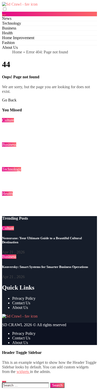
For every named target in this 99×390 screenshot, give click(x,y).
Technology (11, 23)
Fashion (8, 42)
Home (17, 52)
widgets (23, 371)
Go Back (9, 100)
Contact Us (21, 303)
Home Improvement (18, 38)
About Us (10, 47)
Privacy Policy (24, 298)
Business (9, 28)
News (6, 18)
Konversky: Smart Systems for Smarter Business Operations (45, 267)
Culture (8, 120)
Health (7, 33)
